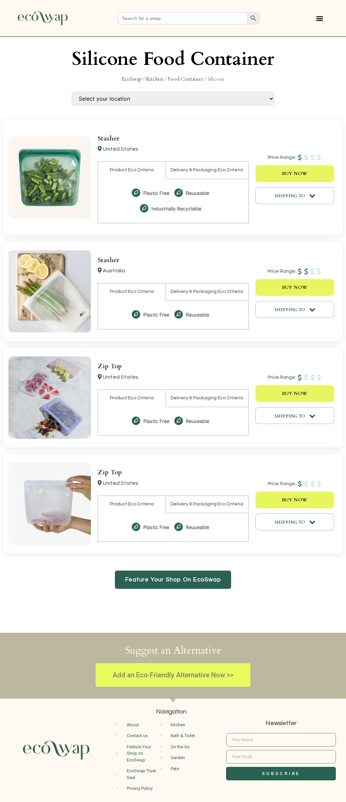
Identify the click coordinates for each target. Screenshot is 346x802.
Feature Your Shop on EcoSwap (173, 580)
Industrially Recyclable (175, 208)
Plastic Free (155, 193)
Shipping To (290, 196)
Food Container (185, 79)
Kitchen (154, 79)
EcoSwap (132, 79)
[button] (319, 18)
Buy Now (294, 174)
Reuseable (196, 193)
